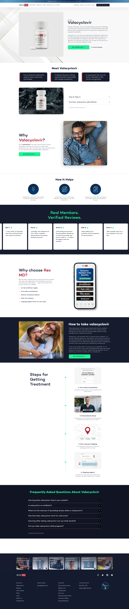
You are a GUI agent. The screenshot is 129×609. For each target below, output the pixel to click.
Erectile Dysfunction (64, 586)
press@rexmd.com (42, 586)
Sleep (44, 5)
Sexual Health (32, 5)
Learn (18, 596)
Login (93, 5)
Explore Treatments (102, 5)
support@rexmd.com (85, 588)
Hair (54, 5)
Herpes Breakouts (63, 601)
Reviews (82, 5)
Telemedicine (20, 601)
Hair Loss (61, 593)
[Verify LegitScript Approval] (105, 586)
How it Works (88, 5)
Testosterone (50, 5)
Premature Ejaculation (64, 596)
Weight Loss (39, 5)
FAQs (17, 593)
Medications (76, 5)
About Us (19, 598)
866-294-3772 (83, 586)
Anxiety (58, 5)
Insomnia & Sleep (63, 598)
